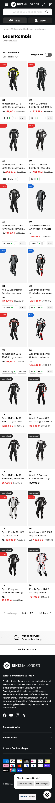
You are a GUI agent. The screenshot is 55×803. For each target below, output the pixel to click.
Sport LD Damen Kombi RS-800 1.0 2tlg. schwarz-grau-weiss (41, 105)
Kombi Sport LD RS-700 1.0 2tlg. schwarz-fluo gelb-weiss (13, 105)
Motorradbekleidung (21, 29)
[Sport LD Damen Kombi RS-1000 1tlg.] (41, 451)
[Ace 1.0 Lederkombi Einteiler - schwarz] (13, 265)
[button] (50, 4)
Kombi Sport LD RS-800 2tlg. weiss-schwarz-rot (39, 591)
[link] (11, 613)
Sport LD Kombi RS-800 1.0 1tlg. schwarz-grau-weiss (13, 477)
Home (6, 29)
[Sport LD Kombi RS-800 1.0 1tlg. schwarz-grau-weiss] (13, 451)
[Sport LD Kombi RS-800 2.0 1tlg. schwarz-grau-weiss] (13, 394)
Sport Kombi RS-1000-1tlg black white (41, 534)
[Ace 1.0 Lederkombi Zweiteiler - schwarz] (41, 201)
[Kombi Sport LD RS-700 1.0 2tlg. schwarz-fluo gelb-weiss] (13, 79)
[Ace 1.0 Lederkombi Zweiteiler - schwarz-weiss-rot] (41, 265)
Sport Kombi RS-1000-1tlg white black (14, 534)
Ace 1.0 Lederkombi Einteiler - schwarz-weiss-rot (39, 355)
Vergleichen (37, 54)
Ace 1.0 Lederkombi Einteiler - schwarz (12, 291)
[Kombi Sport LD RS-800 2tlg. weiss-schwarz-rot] (41, 565)
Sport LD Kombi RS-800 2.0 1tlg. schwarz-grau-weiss (13, 419)
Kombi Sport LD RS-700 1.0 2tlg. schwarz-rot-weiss (13, 355)
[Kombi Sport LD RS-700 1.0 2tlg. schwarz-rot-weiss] (13, 329)
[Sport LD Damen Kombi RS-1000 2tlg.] (41, 140)
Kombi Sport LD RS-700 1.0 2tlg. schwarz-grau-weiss (13, 227)
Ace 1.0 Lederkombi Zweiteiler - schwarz (40, 227)
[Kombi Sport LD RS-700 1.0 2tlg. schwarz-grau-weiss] (13, 201)
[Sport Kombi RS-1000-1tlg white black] (13, 508)
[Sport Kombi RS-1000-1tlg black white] (41, 508)
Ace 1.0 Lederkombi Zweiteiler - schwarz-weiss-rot (40, 291)
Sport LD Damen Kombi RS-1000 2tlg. (39, 166)
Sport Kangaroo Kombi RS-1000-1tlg (12, 591)
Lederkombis (40, 29)
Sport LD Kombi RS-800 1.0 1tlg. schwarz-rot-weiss (40, 419)
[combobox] (27, 12)
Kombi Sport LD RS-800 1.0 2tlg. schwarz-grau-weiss (13, 166)
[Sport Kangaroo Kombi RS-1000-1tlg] (13, 565)
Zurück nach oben (27, 649)
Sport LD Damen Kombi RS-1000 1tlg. (39, 477)
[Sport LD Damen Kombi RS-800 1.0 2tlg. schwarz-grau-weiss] (41, 79)
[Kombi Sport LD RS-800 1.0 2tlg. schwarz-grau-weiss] (13, 140)
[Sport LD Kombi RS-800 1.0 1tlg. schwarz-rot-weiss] (41, 394)
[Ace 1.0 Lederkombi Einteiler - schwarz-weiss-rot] (41, 329)
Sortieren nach (11, 52)
